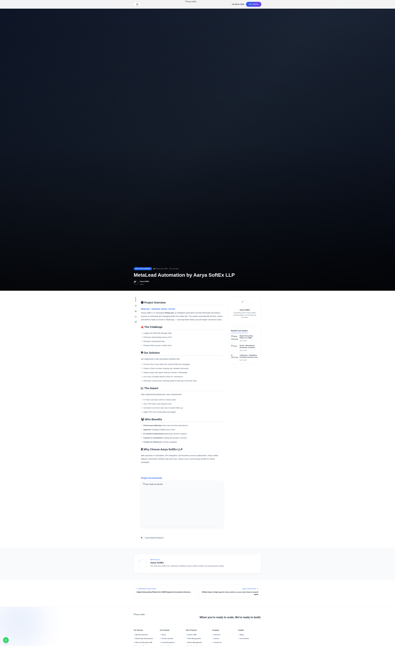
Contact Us (218, 642)
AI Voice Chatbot (167, 638)
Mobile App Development (144, 638)
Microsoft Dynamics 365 (143, 642)
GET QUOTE (253, 4)
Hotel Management (194, 638)
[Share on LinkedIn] (136, 311)
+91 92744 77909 (238, 4)
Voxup (163, 634)
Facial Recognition (168, 642)
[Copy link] (136, 322)
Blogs (242, 634)
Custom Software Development (154, 538)
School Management (195, 642)
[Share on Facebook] (136, 306)
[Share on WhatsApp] (136, 317)
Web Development (142, 268)
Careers (216, 638)
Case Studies (244, 638)
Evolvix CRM (192, 634)
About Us (217, 634)
